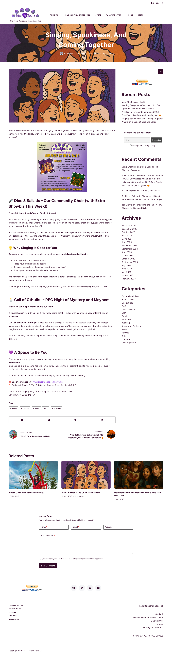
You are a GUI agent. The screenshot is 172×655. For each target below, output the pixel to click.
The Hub (54, 15)
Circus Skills (127, 303)
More (140, 15)
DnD (103, 54)
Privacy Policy (15, 609)
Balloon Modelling (130, 296)
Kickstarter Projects (131, 326)
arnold (13, 408)
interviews (126, 319)
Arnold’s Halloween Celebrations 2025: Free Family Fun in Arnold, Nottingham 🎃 (142, 182)
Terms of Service (16, 605)
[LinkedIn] (102, 420)
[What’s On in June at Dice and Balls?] (33, 475)
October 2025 (128, 232)
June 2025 (127, 235)
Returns (12, 612)
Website (108, 527)
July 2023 (126, 265)
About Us (12, 616)
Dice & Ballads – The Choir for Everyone (80, 492)
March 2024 (127, 255)
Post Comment (48, 566)
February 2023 (129, 278)
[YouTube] (98, 588)
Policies (125, 332)
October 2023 (128, 258)
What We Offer (113, 15)
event (36, 408)
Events (109, 54)
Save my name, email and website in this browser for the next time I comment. (73, 559)
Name (44, 527)
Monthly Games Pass (150, 190)
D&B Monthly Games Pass (77, 15)
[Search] (160, 71)
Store (98, 15)
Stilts (124, 336)
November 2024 (129, 245)
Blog (130, 15)
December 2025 (129, 229)
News (124, 329)
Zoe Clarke (127, 204)
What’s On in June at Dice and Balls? (139, 122)
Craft (124, 306)
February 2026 (129, 225)
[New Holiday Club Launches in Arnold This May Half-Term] (138, 475)
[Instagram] (90, 588)
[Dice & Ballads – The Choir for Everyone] (86, 475)
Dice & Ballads (95, 54)
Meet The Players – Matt (133, 102)
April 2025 (127, 242)
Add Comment (48, 535)
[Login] (152, 3)
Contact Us (157, 15)
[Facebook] (22, 420)
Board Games (128, 299)
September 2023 (130, 262)
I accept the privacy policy (143, 145)
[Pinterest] (75, 420)
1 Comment (79, 496)
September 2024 (130, 249)
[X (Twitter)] (48, 420)
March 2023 (127, 275)
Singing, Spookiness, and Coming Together (142, 118)
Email (76, 527)
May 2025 (126, 239)
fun (46, 408)
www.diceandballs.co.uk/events (48, 382)
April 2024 (127, 252)
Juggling (126, 322)
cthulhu (25, 408)
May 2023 (126, 272)
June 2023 (127, 268)
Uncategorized (129, 342)
